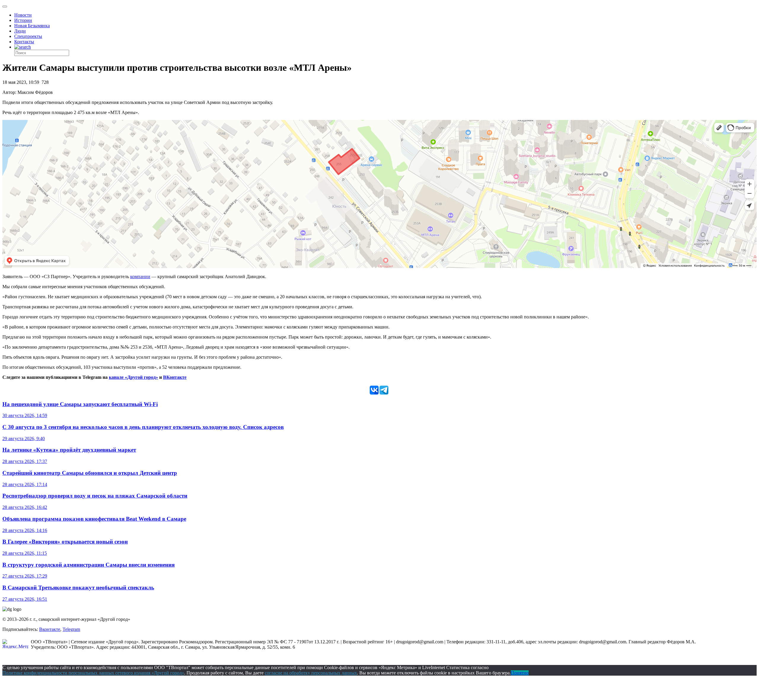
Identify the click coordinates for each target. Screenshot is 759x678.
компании (140, 276)
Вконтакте (49, 629)
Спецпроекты (28, 36)
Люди (20, 30)
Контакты (24, 41)
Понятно (520, 672)
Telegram (71, 629)
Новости (23, 14)
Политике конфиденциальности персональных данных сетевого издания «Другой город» (93, 672)
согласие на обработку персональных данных (311, 672)
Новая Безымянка (32, 25)
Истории (23, 20)
